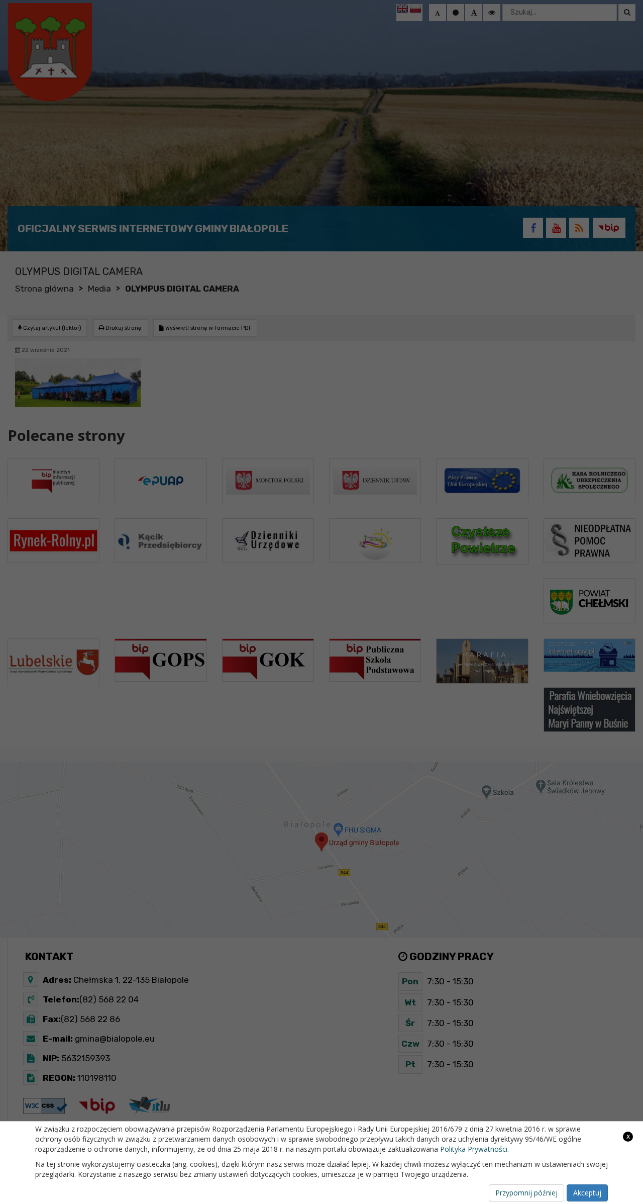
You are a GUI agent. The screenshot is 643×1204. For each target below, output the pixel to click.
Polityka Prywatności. (474, 1149)
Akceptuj (587, 1192)
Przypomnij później (526, 1192)
